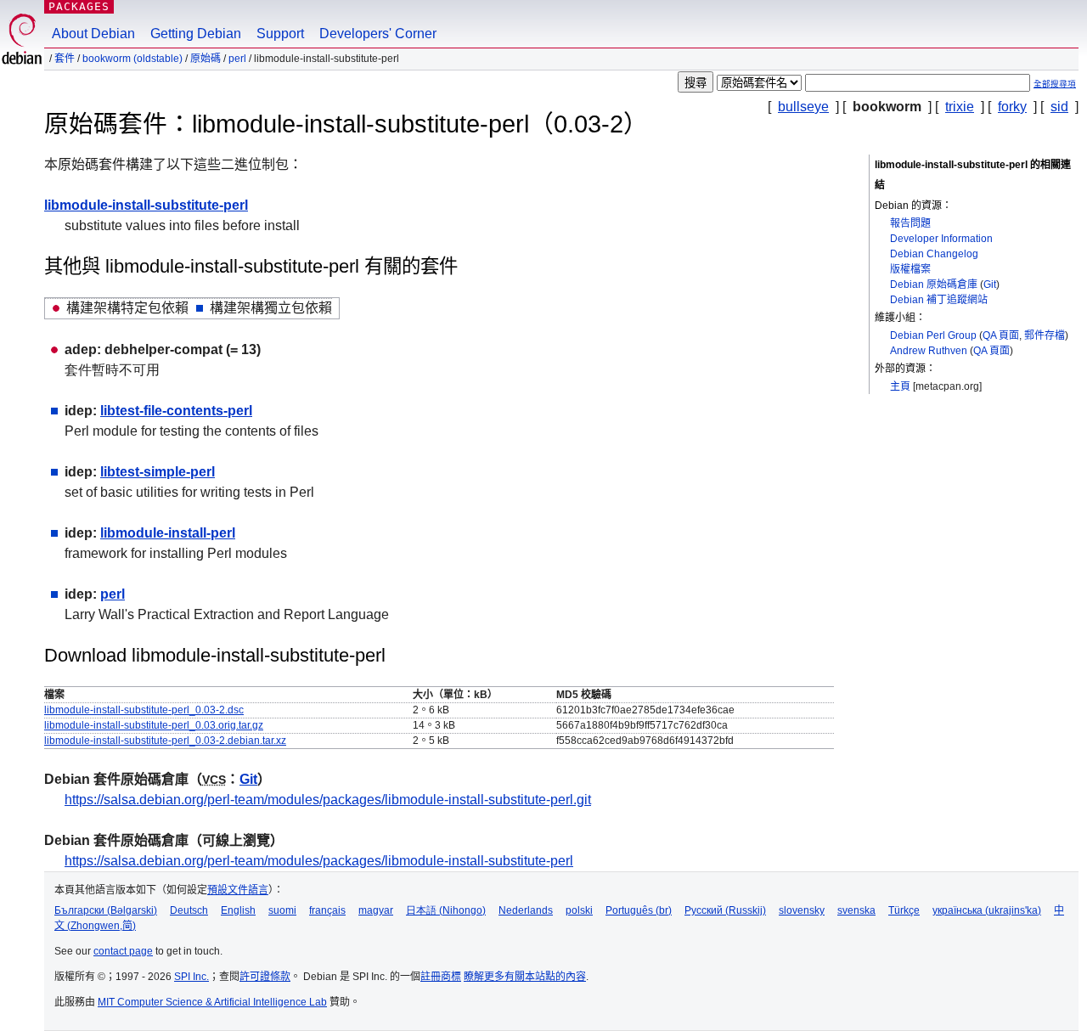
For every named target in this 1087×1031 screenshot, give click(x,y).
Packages (79, 6)
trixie (959, 106)
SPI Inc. (191, 977)
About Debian (93, 33)
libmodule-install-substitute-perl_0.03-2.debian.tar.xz (165, 740)
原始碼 (205, 59)
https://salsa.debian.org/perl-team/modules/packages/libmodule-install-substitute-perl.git (328, 799)
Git (989, 284)
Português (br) (638, 910)
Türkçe (904, 910)
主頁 (900, 386)
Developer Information (941, 239)
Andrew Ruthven (928, 351)
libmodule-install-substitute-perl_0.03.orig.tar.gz (153, 725)
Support (280, 33)
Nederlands (525, 910)
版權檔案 (910, 269)
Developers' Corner (377, 33)
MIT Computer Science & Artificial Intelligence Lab (212, 1002)
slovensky (802, 910)
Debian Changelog (934, 254)
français (327, 910)
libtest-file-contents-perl (176, 410)
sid (1059, 106)
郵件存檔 (1044, 335)
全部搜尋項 (1054, 83)
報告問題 (910, 223)
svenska (856, 910)
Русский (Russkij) (725, 910)
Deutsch (189, 910)
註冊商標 (440, 977)
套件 (64, 59)
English (238, 910)
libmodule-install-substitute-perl (146, 205)
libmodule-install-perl (167, 533)
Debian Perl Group (933, 335)
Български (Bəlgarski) (105, 910)
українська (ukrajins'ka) (986, 910)
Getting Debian (195, 33)
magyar (375, 910)
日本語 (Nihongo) (446, 910)
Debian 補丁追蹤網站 (939, 300)
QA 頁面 (1001, 335)
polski (579, 910)
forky (1012, 106)
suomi (282, 910)
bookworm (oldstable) (132, 59)
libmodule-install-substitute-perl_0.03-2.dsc (144, 710)
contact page (123, 951)
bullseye (803, 106)
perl (237, 59)
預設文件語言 (237, 890)
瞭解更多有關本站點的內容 (525, 977)
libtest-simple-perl (157, 472)
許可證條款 (264, 977)
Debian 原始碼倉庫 (933, 284)
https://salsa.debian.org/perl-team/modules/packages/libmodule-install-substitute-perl (319, 861)
